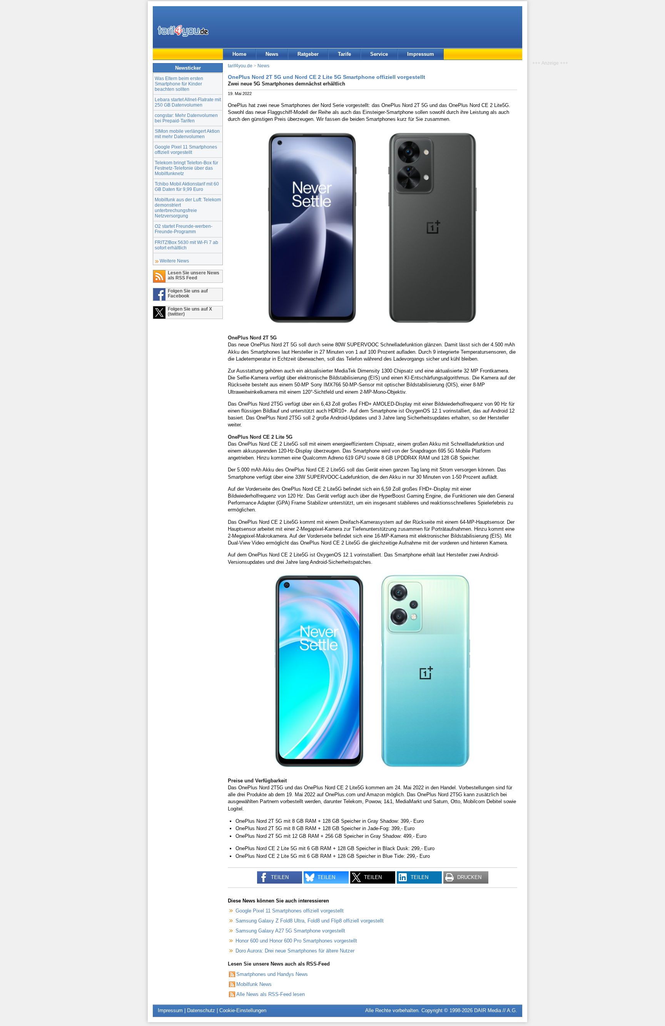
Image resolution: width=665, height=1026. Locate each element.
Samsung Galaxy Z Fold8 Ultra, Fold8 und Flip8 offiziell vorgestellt (310, 921)
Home (239, 54)
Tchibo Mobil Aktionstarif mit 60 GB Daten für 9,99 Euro (187, 186)
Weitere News (174, 260)
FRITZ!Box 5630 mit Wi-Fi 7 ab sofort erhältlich (186, 245)
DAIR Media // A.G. (495, 1010)
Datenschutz (201, 1010)
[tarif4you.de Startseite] (183, 31)
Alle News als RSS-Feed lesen (270, 994)
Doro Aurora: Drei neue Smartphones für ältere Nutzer (295, 951)
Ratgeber (308, 54)
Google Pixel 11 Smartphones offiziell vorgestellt (186, 149)
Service (379, 54)
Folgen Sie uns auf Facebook (188, 293)
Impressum (420, 54)
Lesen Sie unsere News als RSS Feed (193, 275)
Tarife (344, 54)
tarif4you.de (240, 65)
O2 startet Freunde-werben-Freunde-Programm (183, 229)
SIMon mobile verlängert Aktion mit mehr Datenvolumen (187, 134)
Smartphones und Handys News (272, 974)
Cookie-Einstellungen (242, 1010)
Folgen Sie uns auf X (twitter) (190, 311)
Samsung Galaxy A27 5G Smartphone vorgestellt (290, 931)
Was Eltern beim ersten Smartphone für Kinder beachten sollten (179, 84)
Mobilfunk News (254, 984)
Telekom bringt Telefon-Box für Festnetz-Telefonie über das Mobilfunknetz (186, 168)
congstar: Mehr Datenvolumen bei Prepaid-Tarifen (186, 118)
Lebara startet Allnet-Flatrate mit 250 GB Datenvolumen (188, 102)
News (272, 54)
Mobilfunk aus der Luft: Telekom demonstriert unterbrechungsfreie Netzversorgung (188, 207)
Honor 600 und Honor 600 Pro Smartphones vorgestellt (296, 941)
